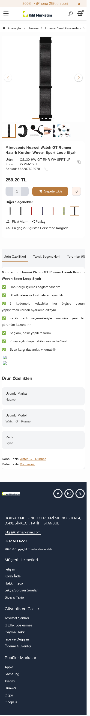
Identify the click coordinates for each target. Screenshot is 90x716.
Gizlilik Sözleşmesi (19, 622)
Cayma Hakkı (15, 629)
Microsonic (27, 461)
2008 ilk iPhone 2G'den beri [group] (43, 4)
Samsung (12, 670)
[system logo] (37, 13)
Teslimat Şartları (17, 615)
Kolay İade (13, 573)
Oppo (9, 692)
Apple (9, 664)
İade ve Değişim (17, 636)
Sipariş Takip (14, 594)
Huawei (10, 685)
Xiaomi (10, 678)
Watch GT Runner (33, 455)
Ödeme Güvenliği (18, 643)
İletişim (10, 566)
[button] (8, 76)
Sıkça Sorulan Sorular (21, 587)
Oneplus (11, 699)
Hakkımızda (14, 580)
